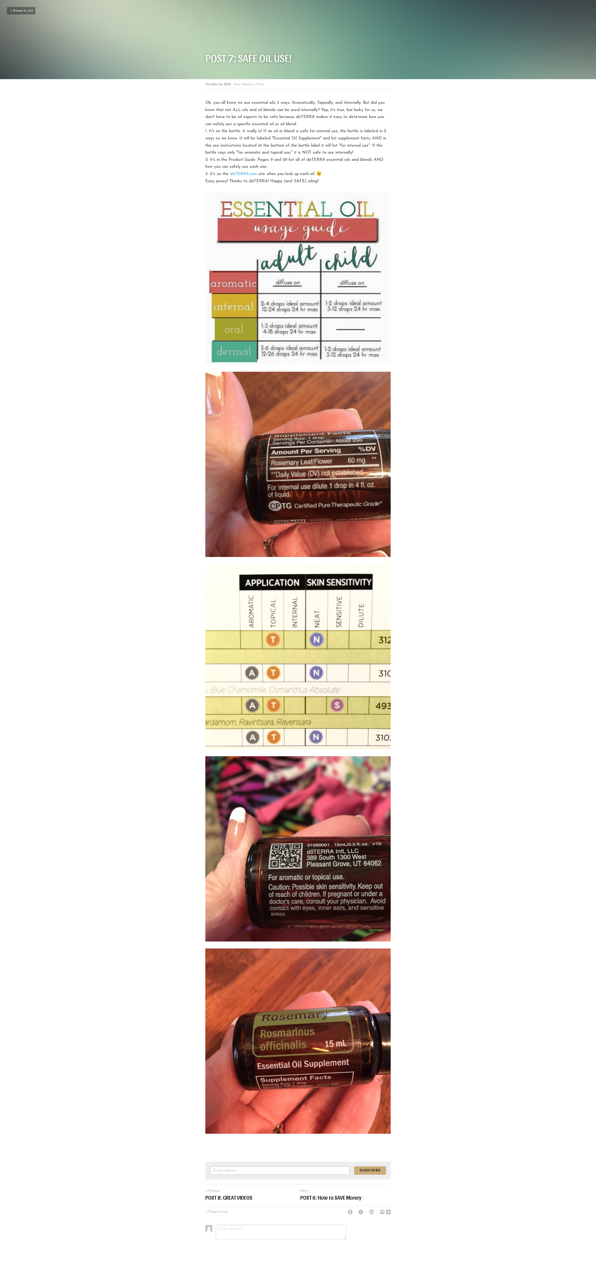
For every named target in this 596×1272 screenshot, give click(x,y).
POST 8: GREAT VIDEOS (228, 1197)
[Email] (382, 1212)
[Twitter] (361, 1212)
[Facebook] (350, 1212)
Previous (214, 1191)
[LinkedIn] (371, 1212)
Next (303, 1191)
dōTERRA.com (243, 174)
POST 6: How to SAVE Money (330, 1197)
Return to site (23, 11)
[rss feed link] (388, 1212)
